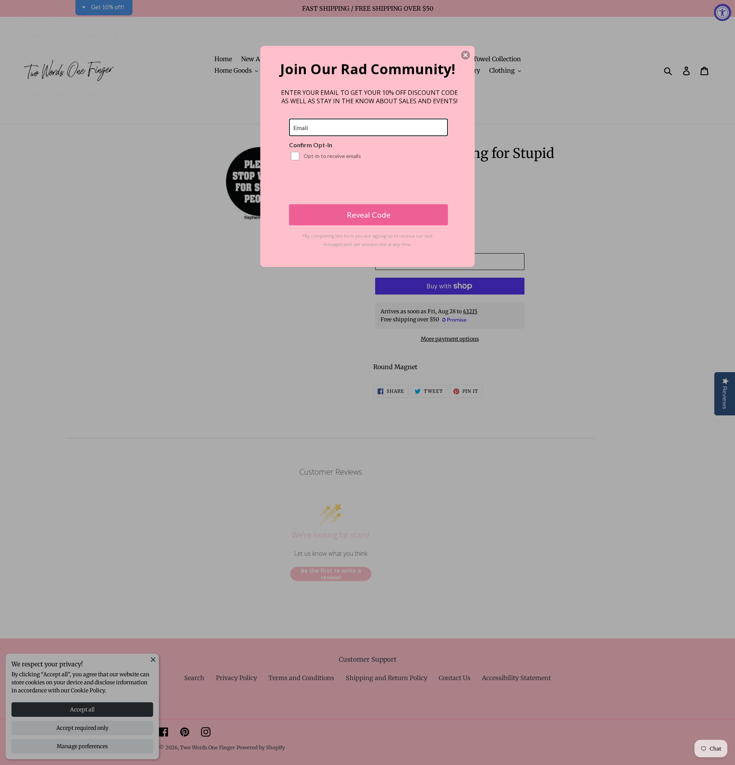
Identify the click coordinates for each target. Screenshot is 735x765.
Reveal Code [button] (368, 214)
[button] (465, 55)
